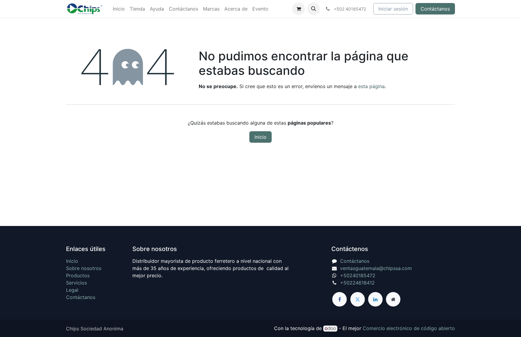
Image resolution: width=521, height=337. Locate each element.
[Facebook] (339, 299)
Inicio (260, 137)
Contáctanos (435, 9)
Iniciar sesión (393, 9)
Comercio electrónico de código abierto (409, 328)
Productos (78, 275)
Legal (72, 290)
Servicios (76, 283)
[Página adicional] (393, 299)
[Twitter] (357, 299)
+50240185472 (357, 275)
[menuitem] (118, 9)
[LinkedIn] (375, 299)
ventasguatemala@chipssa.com (376, 268)
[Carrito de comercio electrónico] (298, 8)
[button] (313, 8)
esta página (371, 86)
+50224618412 (357, 283)
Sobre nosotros (83, 268)
